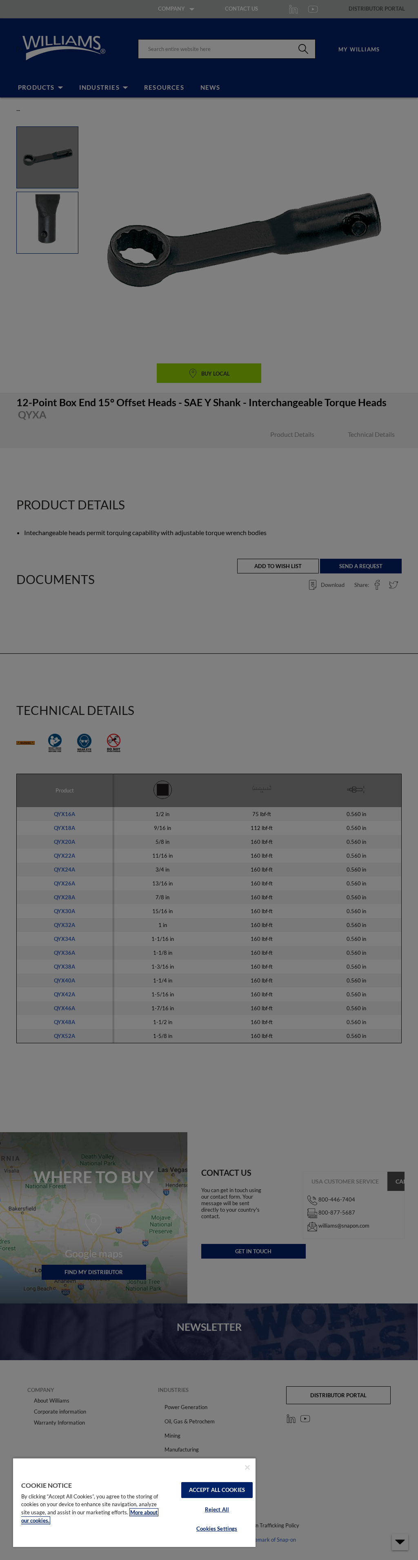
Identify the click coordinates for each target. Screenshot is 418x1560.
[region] (134, 1502)
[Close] (247, 1467)
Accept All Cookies (217, 1490)
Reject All (217, 1509)
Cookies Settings (216, 1528)
